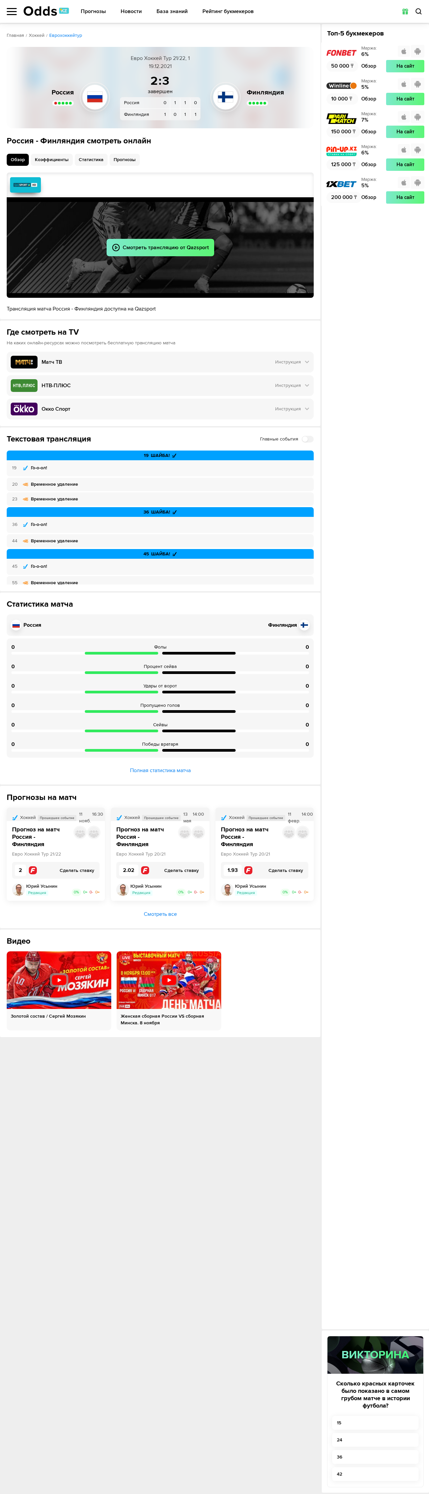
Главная (15, 35)
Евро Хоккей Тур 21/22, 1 (160, 58)
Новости (131, 11)
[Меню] (12, 11)
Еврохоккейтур (65, 35)
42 (339, 1474)
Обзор (18, 159)
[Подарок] (405, 11)
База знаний (172, 11)
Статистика (91, 159)
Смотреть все (160, 914)
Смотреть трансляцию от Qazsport (25, 185)
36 (339, 1457)
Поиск (418, 11)
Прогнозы (93, 11)
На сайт (405, 66)
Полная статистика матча (160, 770)
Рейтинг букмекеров (228, 11)
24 (339, 1440)
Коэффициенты (52, 159)
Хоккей (37, 35)
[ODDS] (46, 11)
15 (339, 1423)
